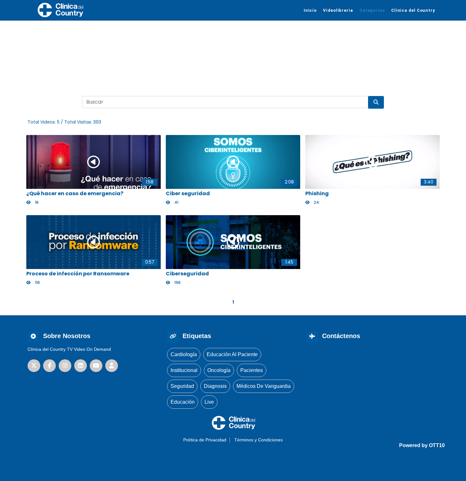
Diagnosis (215, 386)
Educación (183, 402)
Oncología (218, 370)
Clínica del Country (413, 10)
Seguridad (182, 386)
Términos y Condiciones (258, 439)
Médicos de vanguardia (263, 386)
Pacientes (251, 370)
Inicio (310, 10)
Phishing (317, 193)
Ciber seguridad (188, 193)
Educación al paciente (232, 354)
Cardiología (184, 354)
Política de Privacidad (204, 439)
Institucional (184, 370)
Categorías (372, 10)
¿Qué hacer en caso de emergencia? (74, 193)
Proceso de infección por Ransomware (77, 273)
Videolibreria (338, 10)
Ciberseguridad (187, 273)
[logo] (60, 10)
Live (209, 402)
